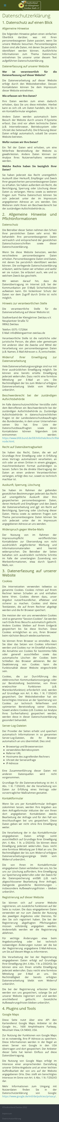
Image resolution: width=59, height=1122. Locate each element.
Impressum (7, 1113)
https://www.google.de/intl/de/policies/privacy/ (29, 1096)
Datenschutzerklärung (11, 1118)
